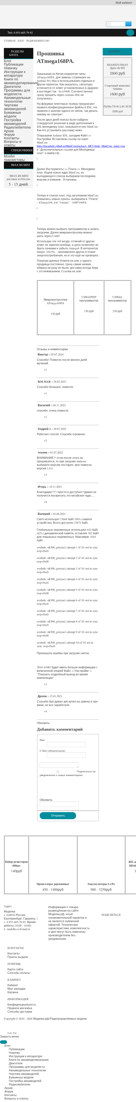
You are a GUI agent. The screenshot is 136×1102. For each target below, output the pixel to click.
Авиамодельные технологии (17, 99)
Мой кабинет (124, 2)
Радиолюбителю (37, 40)
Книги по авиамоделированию (21, 81)
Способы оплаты (18, 973)
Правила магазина (19, 1008)
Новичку (10, 68)
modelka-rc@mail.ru (18, 929)
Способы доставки (19, 1011)
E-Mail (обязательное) (52, 750)
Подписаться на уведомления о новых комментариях (67, 773)
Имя (42, 740)
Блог (21, 40)
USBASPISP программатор (88, 298)
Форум (9, 134)
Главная (9, 40)
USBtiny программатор (117, 298)
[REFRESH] (69, 349)
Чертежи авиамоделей (15, 107)
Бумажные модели (12, 114)
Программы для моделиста (17, 92)
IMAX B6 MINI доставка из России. (19, 177)
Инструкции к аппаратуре (15, 73)
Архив (9, 131)
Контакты (11, 138)
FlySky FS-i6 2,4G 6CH (117, 106)
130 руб (55, 313)
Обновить (43, 723)
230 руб (117, 311)
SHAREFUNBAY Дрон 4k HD (117, 66)
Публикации (13, 64)
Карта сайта (15, 969)
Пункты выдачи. (18, 957)
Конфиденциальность (21, 1004)
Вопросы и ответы (12, 143)
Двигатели (12, 87)
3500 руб (117, 111)
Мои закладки (16, 988)
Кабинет (12, 985)
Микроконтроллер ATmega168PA (55, 301)
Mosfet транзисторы (14, 158)
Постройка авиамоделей (15, 122)
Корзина (12, 992)
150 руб (89, 311)
